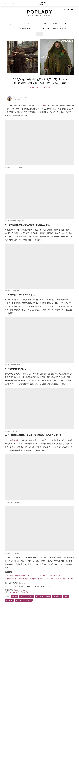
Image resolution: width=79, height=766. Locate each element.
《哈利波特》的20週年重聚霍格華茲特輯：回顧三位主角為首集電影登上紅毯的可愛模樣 (39, 579)
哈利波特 (41, 105)
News (32, 88)
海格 (66, 597)
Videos (37, 28)
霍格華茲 (15, 440)
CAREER (73, 3)
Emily (17, 97)
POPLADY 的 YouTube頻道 (18, 592)
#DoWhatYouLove (25, 28)
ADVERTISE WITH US (59, 3)
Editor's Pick (27, 24)
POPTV (14, 28)
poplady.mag (20, 590)
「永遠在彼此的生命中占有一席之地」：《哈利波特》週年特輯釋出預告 (32, 575)
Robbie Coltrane (23, 600)
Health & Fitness (67, 24)
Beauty (9, 24)
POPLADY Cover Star (60, 28)
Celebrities (37, 24)
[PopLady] (39, 13)
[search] (65, 9)
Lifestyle (47, 24)
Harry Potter (26, 597)
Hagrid (9, 600)
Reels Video (46, 28)
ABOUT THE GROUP (8, 3)
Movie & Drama (43, 88)
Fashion (17, 24)
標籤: (7, 597)
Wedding (56, 24)
